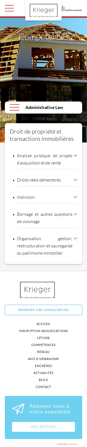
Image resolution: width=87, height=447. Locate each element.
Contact (43, 386)
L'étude (43, 337)
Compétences (43, 344)
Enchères (43, 365)
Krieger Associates (42, 290)
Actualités (43, 372)
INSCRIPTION (43, 427)
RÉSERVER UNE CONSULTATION (43, 310)
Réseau (43, 351)
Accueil (43, 323)
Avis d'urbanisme (43, 358)
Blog (43, 379)
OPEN (9, 8)
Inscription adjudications (43, 330)
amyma (73, 444)
